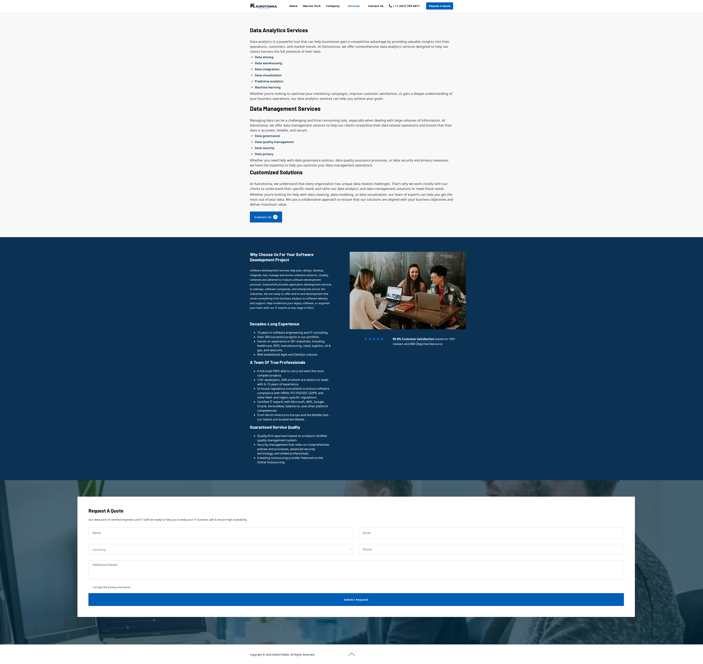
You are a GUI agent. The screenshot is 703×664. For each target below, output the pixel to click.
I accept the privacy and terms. (112, 587)
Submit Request (356, 599)
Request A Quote (439, 6)
